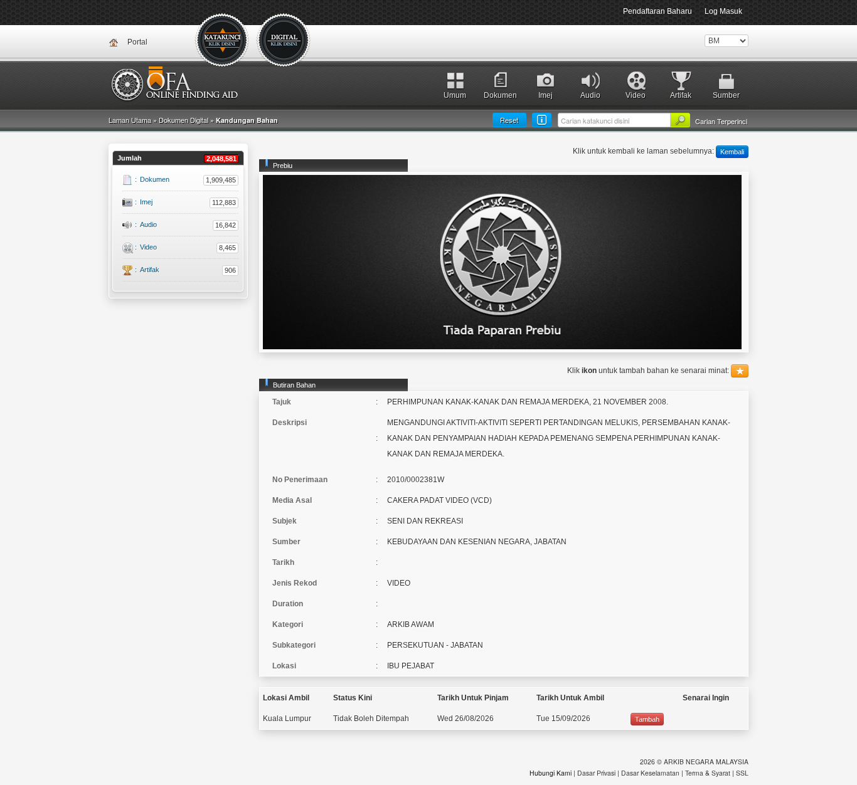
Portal (137, 42)
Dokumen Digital (284, 41)
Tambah (647, 719)
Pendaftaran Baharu (657, 11)
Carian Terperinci (721, 121)
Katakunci (223, 41)
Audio (590, 95)
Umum (455, 95)
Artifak (680, 95)
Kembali (732, 151)
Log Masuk (723, 11)
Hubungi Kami (551, 772)
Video (635, 95)
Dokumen (500, 95)
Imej (545, 95)
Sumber (726, 95)
